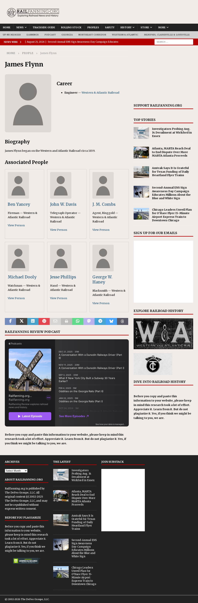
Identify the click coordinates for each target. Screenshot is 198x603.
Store (145, 27)
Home (6, 27)
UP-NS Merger (12, 34)
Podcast (50, 34)
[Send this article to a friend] (55, 321)
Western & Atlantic (125, 34)
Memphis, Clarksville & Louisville (167, 34)
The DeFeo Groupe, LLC (20, 492)
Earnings (32, 34)
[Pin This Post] (44, 321)
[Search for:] (173, 41)
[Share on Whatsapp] (77, 321)
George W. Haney (102, 279)
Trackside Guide (44, 27)
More (162, 27)
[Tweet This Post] (21, 321)
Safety (109, 27)
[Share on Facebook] (10, 321)
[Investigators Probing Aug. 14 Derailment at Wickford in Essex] (141, 133)
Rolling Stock (71, 27)
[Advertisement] (163, 74)
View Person (16, 225)
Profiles (93, 27)
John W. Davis (63, 204)
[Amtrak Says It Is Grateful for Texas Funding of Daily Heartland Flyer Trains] (141, 172)
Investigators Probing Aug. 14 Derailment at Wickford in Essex (172, 132)
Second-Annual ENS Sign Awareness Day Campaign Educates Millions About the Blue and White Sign (171, 193)
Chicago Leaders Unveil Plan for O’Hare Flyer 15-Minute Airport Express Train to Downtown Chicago (172, 215)
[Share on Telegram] (100, 321)
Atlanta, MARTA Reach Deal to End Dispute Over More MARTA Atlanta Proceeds (171, 152)
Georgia (67, 34)
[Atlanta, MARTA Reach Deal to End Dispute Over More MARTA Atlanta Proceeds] (141, 152)
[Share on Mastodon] (89, 321)
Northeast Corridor (92, 34)
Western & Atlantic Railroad (100, 92)
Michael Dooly (22, 277)
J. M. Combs (103, 204)
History (125, 27)
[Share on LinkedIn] (32, 321)
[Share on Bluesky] (111, 321)
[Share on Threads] (122, 321)
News (20, 27)
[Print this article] (66, 321)
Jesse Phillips (63, 277)
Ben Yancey (19, 204)
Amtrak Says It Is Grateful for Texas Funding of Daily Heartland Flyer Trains (170, 171)
